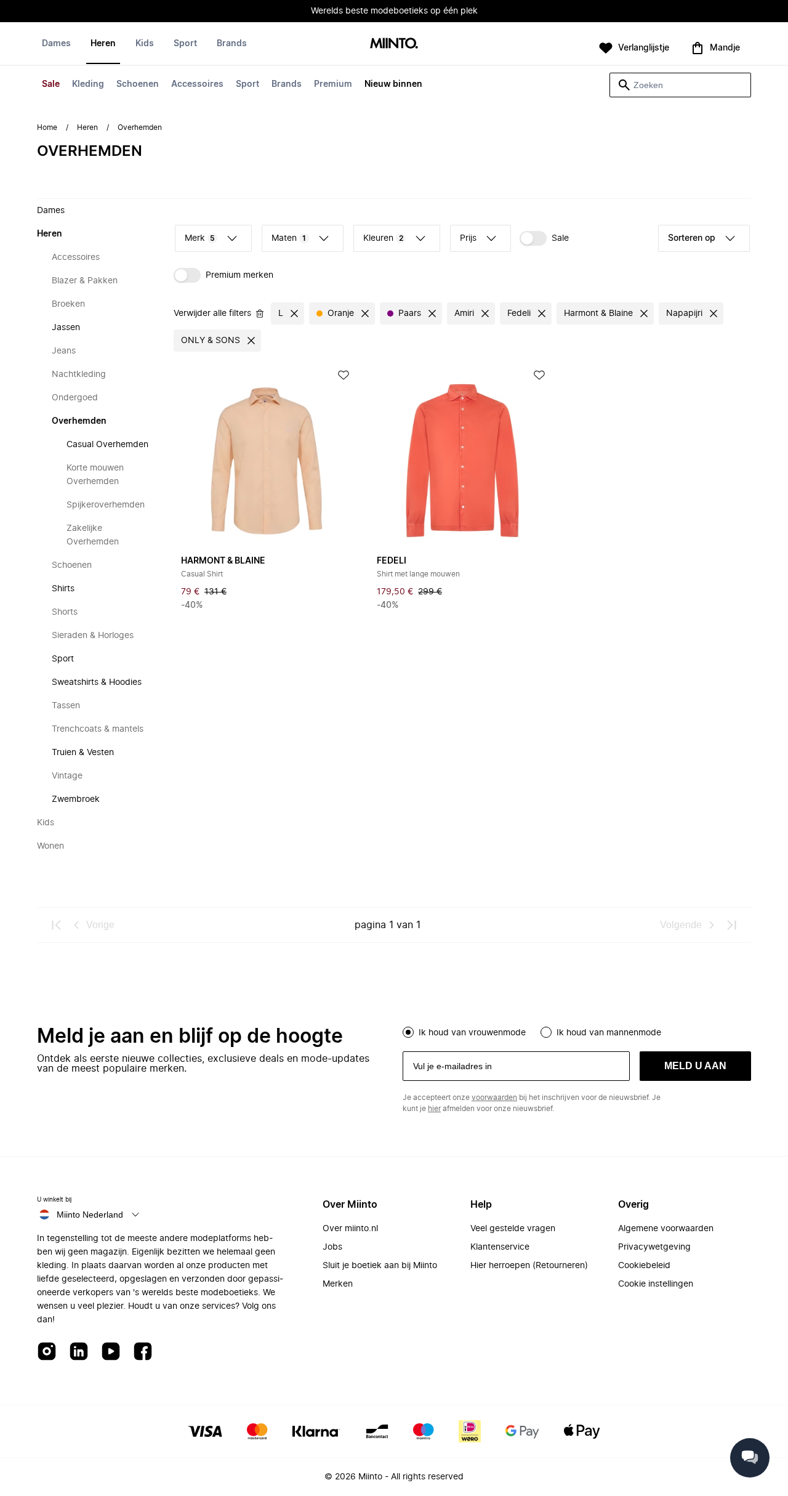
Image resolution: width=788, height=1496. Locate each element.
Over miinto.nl (350, 1228)
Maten (288, 238)
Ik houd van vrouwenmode (472, 1033)
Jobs (332, 1247)
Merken (338, 1284)
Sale (51, 84)
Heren (103, 43)
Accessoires (197, 84)
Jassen (66, 327)
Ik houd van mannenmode (609, 1033)
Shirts (63, 588)
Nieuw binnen (393, 84)
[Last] (731, 925)
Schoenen (137, 84)
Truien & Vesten (83, 752)
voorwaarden (494, 1097)
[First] (56, 925)
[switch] (544, 238)
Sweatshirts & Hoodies (97, 682)
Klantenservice (499, 1247)
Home (47, 127)
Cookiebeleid (644, 1265)
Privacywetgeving (654, 1247)
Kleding (88, 84)
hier (434, 1108)
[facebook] (143, 1352)
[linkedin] (79, 1352)
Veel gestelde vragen (512, 1228)
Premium (333, 84)
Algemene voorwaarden (666, 1228)
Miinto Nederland (90, 1214)
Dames (56, 43)
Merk (200, 238)
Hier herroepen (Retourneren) (529, 1265)
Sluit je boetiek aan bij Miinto (380, 1265)
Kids (144, 43)
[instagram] (47, 1352)
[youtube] (111, 1352)
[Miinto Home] (394, 44)
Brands (286, 84)
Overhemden (79, 421)
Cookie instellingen (655, 1284)
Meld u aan (695, 1066)
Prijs (468, 238)
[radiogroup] (577, 1031)
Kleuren (383, 238)
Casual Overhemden (107, 444)
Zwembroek (76, 799)
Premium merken (239, 275)
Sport (247, 84)
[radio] (408, 1032)
